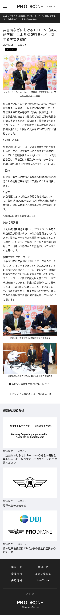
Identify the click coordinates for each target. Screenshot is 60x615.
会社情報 (16, 573)
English (51, 6)
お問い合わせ (43, 573)
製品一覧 (16, 566)
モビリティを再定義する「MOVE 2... (29, 393)
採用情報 (16, 580)
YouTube (43, 580)
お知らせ (43, 566)
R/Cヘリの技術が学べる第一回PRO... (31, 384)
